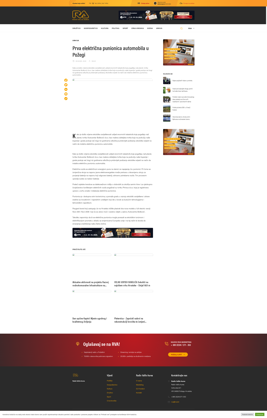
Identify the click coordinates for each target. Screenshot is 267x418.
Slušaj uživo (145, 3)
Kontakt (139, 392)
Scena (150, 28)
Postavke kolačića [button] (247, 414)
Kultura (104, 28)
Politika (115, 28)
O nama (139, 380)
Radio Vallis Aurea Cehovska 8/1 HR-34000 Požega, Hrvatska (181, 386)
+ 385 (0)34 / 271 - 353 (181, 345)
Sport (125, 28)
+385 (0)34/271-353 (178, 396)
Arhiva (159, 28)
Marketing (140, 384)
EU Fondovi (140, 388)
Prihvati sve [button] (259, 414)
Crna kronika (137, 28)
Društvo (76, 28)
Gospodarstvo (91, 28)
